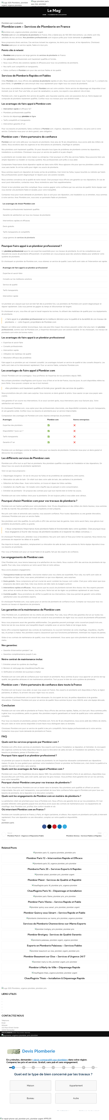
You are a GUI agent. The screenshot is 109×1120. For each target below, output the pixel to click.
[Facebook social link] (44, 826)
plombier (17, 83)
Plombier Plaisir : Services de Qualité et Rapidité (54, 879)
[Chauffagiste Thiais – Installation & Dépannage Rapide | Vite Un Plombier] (54, 972)
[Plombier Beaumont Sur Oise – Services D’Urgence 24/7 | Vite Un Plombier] (54, 951)
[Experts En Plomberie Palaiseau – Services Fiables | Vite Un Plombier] (54, 940)
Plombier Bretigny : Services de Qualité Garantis (54, 934)
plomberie (87, 37)
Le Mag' (6, 1010)
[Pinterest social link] (54, 826)
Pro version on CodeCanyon (34, 1114)
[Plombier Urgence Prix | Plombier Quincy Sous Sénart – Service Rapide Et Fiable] (54, 907)
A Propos (6, 999)
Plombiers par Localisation (57, 14)
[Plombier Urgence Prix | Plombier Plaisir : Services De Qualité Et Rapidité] (54, 874)
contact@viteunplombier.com (16, 1023)
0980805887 (14, 1020)
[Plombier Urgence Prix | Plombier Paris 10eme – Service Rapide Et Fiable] (54, 896)
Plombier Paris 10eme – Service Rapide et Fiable (54, 901)
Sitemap (6, 1013)
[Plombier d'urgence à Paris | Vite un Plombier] (40, 4)
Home (44, 14)
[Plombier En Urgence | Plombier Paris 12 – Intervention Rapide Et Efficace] (54, 852)
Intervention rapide (11, 109)
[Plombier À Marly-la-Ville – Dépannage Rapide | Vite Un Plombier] (54, 962)
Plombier (5, 45)
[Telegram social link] (65, 826)
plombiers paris (8, 823)
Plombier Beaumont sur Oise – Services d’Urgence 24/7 (54, 956)
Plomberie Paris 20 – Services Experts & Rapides (54, 869)
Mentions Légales (10, 1002)
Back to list (54, 834)
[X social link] (49, 826)
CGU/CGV (7, 1007)
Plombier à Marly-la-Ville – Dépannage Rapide (54, 967)
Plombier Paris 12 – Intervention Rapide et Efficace (54, 858)
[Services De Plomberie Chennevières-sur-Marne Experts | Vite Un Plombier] (54, 918)
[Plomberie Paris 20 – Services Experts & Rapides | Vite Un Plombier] (54, 863)
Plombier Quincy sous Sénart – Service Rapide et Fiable (54, 912)
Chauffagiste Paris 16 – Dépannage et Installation (54, 890)
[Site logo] (16, 4)
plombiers (11, 59)
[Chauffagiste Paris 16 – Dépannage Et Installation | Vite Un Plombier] (54, 885)
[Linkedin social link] (59, 826)
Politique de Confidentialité (14, 1004)
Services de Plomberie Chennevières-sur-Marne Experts (54, 923)
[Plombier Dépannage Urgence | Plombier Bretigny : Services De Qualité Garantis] (54, 929)
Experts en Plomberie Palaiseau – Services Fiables (54, 945)
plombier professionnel (13, 251)
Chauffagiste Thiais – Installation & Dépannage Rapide (54, 978)
